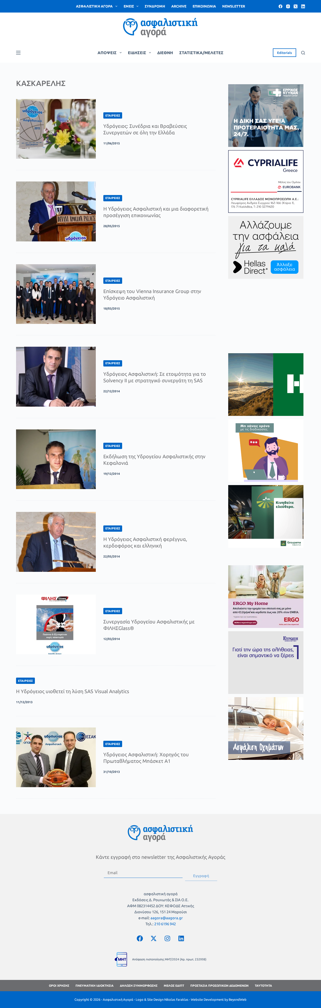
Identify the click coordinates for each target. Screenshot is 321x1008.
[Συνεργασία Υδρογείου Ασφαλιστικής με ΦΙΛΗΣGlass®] (56, 624)
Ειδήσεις (137, 52)
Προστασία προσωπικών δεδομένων (219, 985)
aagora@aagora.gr (166, 918)
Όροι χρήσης (59, 985)
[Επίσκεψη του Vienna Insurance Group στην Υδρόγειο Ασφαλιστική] (56, 294)
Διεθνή (165, 52)
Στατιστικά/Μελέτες (201, 52)
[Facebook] (280, 6)
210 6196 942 (165, 924)
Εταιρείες (112, 115)
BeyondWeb (238, 999)
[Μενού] (18, 52)
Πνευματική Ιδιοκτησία (94, 985)
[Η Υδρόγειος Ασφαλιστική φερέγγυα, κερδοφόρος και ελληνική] (56, 542)
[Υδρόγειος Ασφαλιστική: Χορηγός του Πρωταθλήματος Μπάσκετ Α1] (56, 757)
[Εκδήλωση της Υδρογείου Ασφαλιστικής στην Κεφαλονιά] (56, 459)
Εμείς (129, 6)
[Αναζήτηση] (303, 53)
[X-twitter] (153, 938)
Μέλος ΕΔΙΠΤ (174, 985)
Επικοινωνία (204, 6)
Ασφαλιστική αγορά (94, 6)
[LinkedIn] (303, 6)
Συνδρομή (155, 6)
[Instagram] (288, 6)
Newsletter (233, 6)
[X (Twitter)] (295, 6)
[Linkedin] (181, 938)
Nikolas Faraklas (176, 999)
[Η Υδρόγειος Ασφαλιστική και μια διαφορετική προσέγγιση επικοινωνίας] (56, 211)
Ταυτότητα (263, 985)
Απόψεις (107, 52)
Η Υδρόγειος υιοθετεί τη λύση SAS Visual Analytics (72, 691)
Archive (178, 6)
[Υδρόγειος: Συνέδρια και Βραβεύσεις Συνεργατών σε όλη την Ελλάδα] (56, 129)
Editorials (284, 52)
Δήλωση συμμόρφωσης (138, 985)
